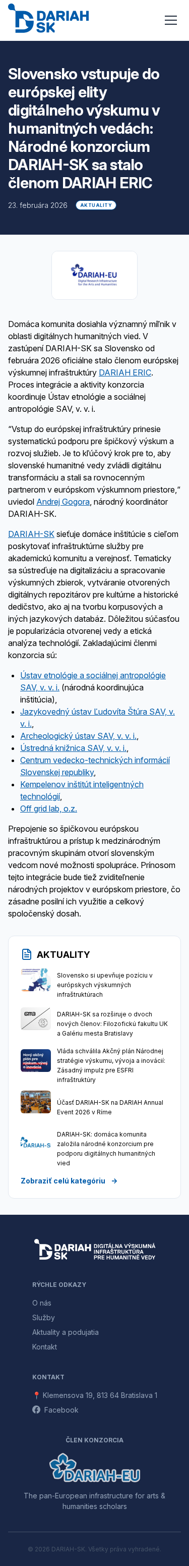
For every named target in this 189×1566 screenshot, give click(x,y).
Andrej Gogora (63, 502)
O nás (41, 1303)
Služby (43, 1317)
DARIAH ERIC (125, 372)
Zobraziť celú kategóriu (69, 1180)
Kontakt (44, 1346)
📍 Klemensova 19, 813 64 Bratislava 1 (94, 1395)
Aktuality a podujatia (65, 1332)
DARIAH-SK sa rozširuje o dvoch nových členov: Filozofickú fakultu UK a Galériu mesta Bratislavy (112, 1023)
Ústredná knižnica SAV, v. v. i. (73, 748)
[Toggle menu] (171, 20)
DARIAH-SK (31, 534)
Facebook (61, 1410)
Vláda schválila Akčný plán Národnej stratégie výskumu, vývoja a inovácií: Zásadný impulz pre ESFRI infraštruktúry (111, 1065)
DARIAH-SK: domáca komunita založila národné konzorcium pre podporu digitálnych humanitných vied (106, 1148)
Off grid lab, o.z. (48, 808)
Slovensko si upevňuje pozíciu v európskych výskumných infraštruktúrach (105, 984)
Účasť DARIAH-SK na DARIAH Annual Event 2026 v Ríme (110, 1107)
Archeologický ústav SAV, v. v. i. (78, 736)
